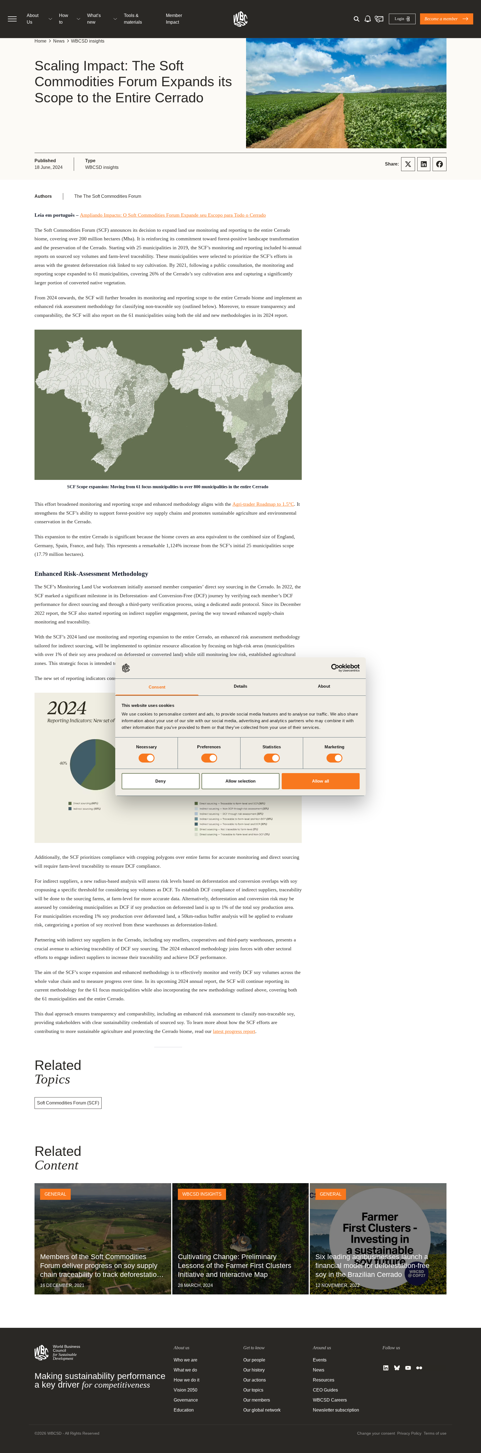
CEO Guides (325, 1390)
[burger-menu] (12, 19)
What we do (185, 1370)
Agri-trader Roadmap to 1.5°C (263, 504)
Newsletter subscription (336, 1410)
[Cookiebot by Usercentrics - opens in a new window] (335, 668)
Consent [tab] (157, 687)
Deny (160, 781)
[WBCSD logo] (240, 19)
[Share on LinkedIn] (423, 164)
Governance (186, 1400)
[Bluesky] (397, 1368)
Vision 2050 (185, 1390)
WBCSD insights (87, 41)
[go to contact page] (378, 18)
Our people (254, 1360)
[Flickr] (419, 1368)
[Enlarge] (294, 337)
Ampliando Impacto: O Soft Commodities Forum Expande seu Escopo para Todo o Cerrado (173, 215)
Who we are (185, 1360)
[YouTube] (408, 1368)
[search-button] (356, 18)
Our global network (262, 1410)
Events (320, 1360)
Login (399, 19)
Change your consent (376, 1433)
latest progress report (234, 1031)
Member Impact (174, 18)
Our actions (254, 1380)
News (59, 41)
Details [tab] (240, 686)
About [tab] (324, 686)
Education (184, 1410)
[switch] (209, 758)
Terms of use (435, 1433)
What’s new (94, 18)
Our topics (253, 1390)
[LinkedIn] (385, 1368)
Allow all (320, 781)
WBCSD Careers (330, 1400)
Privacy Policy (409, 1433)
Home (40, 41)
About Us (32, 18)
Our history (254, 1370)
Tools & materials (133, 18)
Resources (323, 1380)
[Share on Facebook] (439, 164)
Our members (256, 1400)
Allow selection (240, 781)
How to (63, 18)
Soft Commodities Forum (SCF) (68, 1103)
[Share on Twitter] (408, 164)
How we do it (186, 1380)
